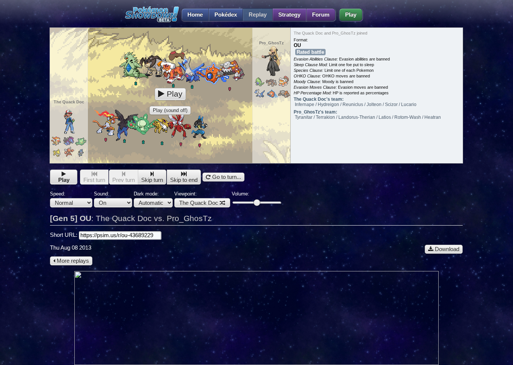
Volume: (240, 194)
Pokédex (225, 15)
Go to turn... (226, 177)
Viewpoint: (196, 198)
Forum (320, 15)
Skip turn (152, 180)
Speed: (57, 194)
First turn (94, 180)
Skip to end (184, 180)
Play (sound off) (170, 110)
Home (195, 15)
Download (446, 249)
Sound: (101, 194)
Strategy (289, 15)
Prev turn (123, 180)
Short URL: (64, 235)
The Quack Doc (198, 203)
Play (350, 15)
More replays (72, 261)
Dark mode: (146, 194)
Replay (258, 15)
